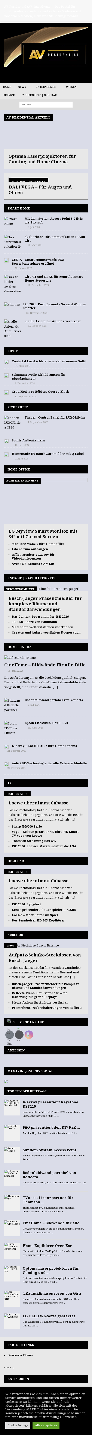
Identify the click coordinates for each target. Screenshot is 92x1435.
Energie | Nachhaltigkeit (31, 578)
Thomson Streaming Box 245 (34, 841)
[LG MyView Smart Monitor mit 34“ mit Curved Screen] (46, 521)
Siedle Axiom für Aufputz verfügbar (53, 321)
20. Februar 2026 (16, 768)
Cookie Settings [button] (18, 1425)
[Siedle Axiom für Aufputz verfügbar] (12, 328)
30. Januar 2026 (23, 268)
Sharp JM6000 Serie (27, 826)
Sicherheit (17, 407)
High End (15, 861)
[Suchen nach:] (46, 104)
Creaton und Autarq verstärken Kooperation (46, 632)
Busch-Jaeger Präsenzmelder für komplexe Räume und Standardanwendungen (45, 604)
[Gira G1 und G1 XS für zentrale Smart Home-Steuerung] (12, 284)
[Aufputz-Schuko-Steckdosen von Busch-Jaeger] (31, 945)
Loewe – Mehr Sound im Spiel (35, 915)
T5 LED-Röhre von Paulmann (34, 622)
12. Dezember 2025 (38, 285)
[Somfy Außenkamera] (6, 440)
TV (9, 783)
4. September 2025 (38, 422)
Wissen (71, 86)
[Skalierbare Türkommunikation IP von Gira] (12, 242)
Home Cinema (19, 647)
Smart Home (18, 208)
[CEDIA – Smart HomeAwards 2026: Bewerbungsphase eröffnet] (6, 260)
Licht (12, 351)
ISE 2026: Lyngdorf (26, 904)
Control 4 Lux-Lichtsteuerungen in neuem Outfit (49, 361)
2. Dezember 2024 (25, 383)
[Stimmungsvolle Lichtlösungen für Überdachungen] (6, 375)
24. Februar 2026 (16, 751)
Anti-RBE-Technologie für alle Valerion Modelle (49, 763)
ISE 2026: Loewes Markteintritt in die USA (44, 846)
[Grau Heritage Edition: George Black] (6, 392)
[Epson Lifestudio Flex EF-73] (12, 728)
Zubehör (15, 935)
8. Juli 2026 (34, 227)
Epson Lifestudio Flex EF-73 (46, 723)
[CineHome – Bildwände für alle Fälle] (46, 657)
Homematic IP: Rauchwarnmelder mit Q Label (48, 453)
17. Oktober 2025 (37, 326)
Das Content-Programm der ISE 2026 (40, 616)
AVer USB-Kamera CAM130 (33, 563)
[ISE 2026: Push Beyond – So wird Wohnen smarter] (12, 304)
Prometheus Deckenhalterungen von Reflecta (47, 1007)
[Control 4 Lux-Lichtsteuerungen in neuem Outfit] (6, 361)
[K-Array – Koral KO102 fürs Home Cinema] (6, 746)
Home (7, 86)
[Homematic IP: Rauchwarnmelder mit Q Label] (6, 454)
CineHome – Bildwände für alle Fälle (45, 664)
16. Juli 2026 (15, 670)
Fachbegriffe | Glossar (39, 95)
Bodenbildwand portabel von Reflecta (54, 700)
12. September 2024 (26, 396)
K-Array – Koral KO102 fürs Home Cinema (44, 746)
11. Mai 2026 (34, 245)
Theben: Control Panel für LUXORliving (55, 417)
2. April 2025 (22, 458)
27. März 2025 (22, 366)
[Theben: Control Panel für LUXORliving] (12, 423)
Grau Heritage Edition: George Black (40, 391)
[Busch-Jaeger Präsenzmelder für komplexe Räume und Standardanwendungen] (42, 588)
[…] (55, 687)
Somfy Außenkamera (28, 440)
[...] (72, 819)
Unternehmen (46, 86)
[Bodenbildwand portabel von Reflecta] (12, 705)
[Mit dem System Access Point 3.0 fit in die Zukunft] (12, 221)
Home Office (18, 469)
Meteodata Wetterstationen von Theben (42, 627)
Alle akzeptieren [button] (46, 1425)
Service (9, 95)
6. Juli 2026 (34, 705)
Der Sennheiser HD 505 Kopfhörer (38, 920)
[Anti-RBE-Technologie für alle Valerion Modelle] (6, 763)
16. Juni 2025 (22, 445)
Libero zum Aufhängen (30, 549)
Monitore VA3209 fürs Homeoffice (38, 544)
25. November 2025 (36, 313)
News (22, 86)
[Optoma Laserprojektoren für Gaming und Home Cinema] (46, 131)
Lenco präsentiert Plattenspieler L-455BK (44, 910)
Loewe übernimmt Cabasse (38, 802)
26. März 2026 (35, 727)
